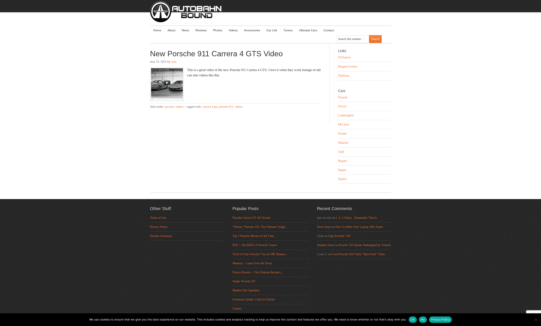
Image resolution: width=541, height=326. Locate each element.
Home (157, 30)
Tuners (288, 30)
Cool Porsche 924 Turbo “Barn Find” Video (358, 254)
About (171, 30)
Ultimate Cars (308, 30)
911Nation (344, 57)
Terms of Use (158, 217)
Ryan (173, 61)
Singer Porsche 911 (243, 281)
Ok (413, 319)
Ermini (342, 133)
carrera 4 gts (209, 106)
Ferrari (342, 106)
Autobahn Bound (277, 15)
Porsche (169, 106)
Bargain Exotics (347, 66)
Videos (233, 30)
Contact (329, 30)
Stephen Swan (325, 245)
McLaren (343, 124)
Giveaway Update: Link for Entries (253, 299)
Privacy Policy (159, 226)
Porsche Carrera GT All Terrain (251, 217)
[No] (536, 320)
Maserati (343, 142)
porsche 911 (226, 106)
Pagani (342, 170)
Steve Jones (324, 226)
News (185, 30)
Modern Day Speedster (246, 290)
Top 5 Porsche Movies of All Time (253, 236)
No (423, 319)
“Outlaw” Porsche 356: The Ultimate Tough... (260, 226)
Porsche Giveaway (161, 236)
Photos (217, 30)
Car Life (271, 30)
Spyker (342, 178)
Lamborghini (346, 115)
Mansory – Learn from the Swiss (252, 263)
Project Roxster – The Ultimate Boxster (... (258, 272)
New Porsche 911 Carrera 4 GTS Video (216, 53)
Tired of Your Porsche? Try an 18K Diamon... (260, 254)
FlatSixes (343, 75)
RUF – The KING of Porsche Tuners (254, 245)
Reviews (201, 30)
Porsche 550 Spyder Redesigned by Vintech (365, 245)
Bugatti (342, 160)
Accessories (252, 30)
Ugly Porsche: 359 (339, 236)
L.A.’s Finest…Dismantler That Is (356, 217)
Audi (341, 151)
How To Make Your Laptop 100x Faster (359, 226)
